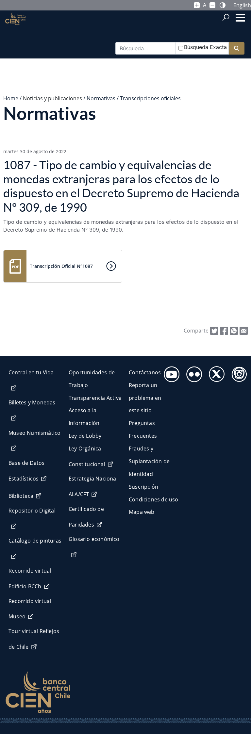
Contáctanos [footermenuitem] (145, 372)
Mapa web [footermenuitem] (142, 511)
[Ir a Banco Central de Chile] (15, 29)
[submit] (236, 48)
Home (10, 98)
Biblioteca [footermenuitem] (20, 495)
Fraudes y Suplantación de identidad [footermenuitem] (149, 461)
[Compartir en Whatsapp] (234, 330)
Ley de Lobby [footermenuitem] (85, 435)
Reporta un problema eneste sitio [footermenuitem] (145, 398)
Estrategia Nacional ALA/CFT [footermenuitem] (93, 486)
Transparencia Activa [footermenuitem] (95, 397)
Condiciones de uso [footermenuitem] (153, 499)
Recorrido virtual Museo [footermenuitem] (29, 608)
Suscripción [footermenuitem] (143, 486)
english (242, 5)
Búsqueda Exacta (205, 47)
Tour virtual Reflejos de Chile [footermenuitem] (33, 639)
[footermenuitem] (170, 372)
